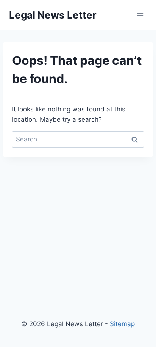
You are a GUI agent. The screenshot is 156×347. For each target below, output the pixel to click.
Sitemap (122, 324)
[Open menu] (140, 15)
